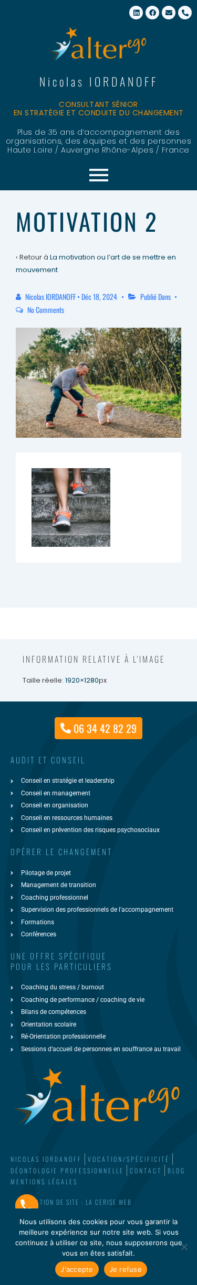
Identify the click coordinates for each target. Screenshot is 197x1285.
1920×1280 (82, 680)
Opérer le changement (61, 851)
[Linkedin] (136, 12)
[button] (98, 1202)
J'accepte (76, 1269)
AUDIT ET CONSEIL (48, 759)
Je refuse (125, 1269)
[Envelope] (168, 12)
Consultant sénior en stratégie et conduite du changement (99, 108)
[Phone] (26, 1205)
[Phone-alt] (185, 12)
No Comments (45, 309)
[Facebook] (152, 12)
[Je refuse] (184, 1246)
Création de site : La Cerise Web (78, 1201)
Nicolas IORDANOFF (98, 81)
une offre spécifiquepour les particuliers (61, 961)
